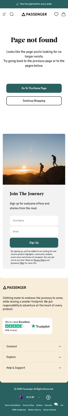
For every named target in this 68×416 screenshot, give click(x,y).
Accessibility (50, 405)
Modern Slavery (34, 410)
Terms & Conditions (13, 405)
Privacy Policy (28, 405)
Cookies (39, 405)
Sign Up (34, 242)
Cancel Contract (49, 410)
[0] (56, 14)
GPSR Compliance (19, 410)
